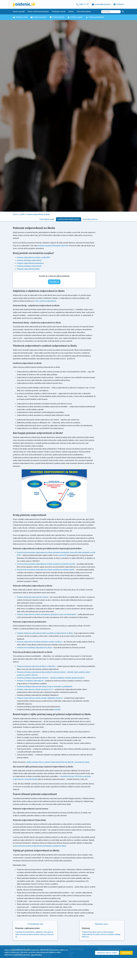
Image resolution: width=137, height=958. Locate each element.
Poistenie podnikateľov (96, 17)
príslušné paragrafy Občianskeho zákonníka (53, 246)
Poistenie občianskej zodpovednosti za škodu (32, 597)
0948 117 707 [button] (84, 4)
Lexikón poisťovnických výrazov (69, 219)
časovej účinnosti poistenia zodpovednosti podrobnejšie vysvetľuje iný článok (39, 846)
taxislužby (57, 710)
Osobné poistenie (58, 17)
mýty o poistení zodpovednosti (45, 301)
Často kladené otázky (47, 219)
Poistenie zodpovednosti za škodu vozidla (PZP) (33, 257)
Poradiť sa (54, 282)
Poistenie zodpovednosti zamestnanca (30, 263)
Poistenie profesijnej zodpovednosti (29, 266)
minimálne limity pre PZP (68, 776)
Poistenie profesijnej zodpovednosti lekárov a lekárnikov (36, 666)
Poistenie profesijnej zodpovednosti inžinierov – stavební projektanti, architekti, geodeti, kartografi (50, 678)
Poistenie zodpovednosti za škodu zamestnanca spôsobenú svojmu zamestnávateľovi (46, 614)
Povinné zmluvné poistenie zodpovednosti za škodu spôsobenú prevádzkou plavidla (46, 564)
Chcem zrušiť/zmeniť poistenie (38, 12)
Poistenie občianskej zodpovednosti (29, 260)
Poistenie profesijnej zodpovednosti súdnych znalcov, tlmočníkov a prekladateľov (45, 686)
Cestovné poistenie (39, 17)
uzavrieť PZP (62, 555)
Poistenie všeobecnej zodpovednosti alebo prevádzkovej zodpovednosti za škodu (45, 633)
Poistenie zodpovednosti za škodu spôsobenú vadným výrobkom (39, 642)
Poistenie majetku (76, 17)
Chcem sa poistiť (18, 12)
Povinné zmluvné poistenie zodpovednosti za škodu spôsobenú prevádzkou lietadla (45, 570)
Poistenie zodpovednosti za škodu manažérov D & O (35, 689)
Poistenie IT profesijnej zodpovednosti (30, 681)
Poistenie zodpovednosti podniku (28, 269)
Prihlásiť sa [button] (120, 4)
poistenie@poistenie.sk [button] (102, 4)
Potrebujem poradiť (58, 12)
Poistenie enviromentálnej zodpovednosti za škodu (34, 648)
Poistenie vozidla (21, 17)
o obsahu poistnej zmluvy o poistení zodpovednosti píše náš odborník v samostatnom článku (57, 762)
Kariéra (71, 12)
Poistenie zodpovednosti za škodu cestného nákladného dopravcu (39, 698)
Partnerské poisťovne (90, 219)
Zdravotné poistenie (84, 12)
